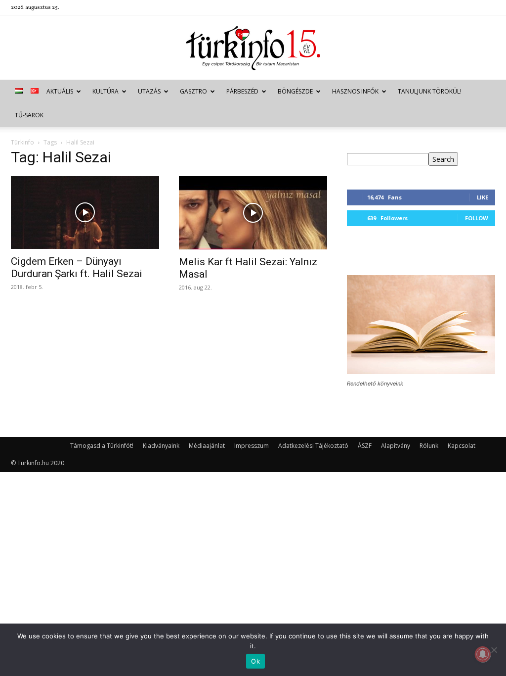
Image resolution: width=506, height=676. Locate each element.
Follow (476, 218)
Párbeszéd (242, 91)
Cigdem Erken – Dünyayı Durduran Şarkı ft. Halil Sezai (76, 267)
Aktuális (59, 91)
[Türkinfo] (253, 48)
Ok (255, 661)
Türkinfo (22, 142)
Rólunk (429, 445)
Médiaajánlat (207, 445)
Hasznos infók (355, 91)
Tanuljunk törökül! (430, 91)
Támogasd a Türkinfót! (101, 445)
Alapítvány (395, 445)
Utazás (149, 91)
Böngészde (295, 91)
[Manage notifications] (483, 654)
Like (482, 197)
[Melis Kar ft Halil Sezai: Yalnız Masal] (253, 212)
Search (443, 159)
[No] (494, 650)
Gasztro (193, 91)
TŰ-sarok (29, 115)
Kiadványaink (161, 445)
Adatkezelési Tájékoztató (313, 445)
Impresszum (251, 445)
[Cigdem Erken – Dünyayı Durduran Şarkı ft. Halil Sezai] (85, 212)
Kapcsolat (461, 445)
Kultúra (105, 91)
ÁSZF (365, 445)
